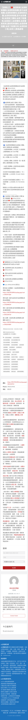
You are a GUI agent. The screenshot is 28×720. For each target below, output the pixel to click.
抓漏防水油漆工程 (7, 36)
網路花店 (24, 711)
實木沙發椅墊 (15, 498)
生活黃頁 (14, 692)
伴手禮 (15, 696)
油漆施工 (21, 357)
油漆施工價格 (6, 359)
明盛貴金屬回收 (18, 535)
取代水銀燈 (10, 424)
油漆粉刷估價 (20, 359)
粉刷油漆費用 (6, 371)
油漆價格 (5, 347)
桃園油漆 (12, 457)
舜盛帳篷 (5, 440)
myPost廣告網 (5, 681)
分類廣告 (13, 685)
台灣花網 (16, 702)
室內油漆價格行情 (15, 340)
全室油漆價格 (16, 337)
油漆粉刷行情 (6, 366)
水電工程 (13, 484)
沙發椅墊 (16, 491)
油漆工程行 (14, 354)
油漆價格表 (12, 347)
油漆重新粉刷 (6, 369)
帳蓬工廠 (5, 713)
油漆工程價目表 (7, 352)
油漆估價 (21, 344)
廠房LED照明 (12, 413)
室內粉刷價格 (6, 344)
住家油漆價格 (8, 337)
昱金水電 (5, 476)
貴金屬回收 (6, 521)
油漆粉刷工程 (6, 364)
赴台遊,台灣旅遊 (5, 694)
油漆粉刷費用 (14, 366)
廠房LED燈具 (21, 713)
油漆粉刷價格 (6, 361)
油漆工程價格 (12, 349)
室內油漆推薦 (6, 342)
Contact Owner (14, 615)
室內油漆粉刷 (14, 342)
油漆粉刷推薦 (14, 364)
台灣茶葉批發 (4, 704)
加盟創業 (11, 700)
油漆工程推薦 (6, 354)
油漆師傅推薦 (6, 357)
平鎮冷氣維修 (7, 466)
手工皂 (9, 507)
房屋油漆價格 (14, 344)
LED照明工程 (10, 452)
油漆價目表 (19, 347)
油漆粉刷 (13, 359)
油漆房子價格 (14, 357)
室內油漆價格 (6, 340)
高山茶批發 (18, 401)
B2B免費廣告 (5, 711)
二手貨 (13, 698)
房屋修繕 (3, 683)
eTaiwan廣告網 (11, 688)
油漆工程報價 (15, 352)
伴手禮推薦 (17, 711)
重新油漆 (13, 371)
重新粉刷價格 (20, 371)
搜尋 (14, 567)
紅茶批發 (12, 403)
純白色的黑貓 (14, 588)
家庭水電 (15, 471)
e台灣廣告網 (7, 2)
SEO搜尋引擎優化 (6, 690)
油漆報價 (5, 349)
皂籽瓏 (20, 512)
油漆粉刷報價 (14, 361)
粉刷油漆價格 (14, 369)
